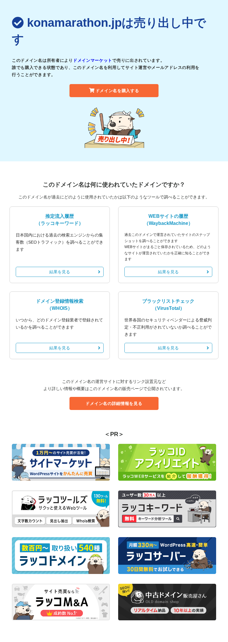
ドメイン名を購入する (117, 90)
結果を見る (59, 271)
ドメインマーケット (92, 60)
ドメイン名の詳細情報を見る (114, 403)
